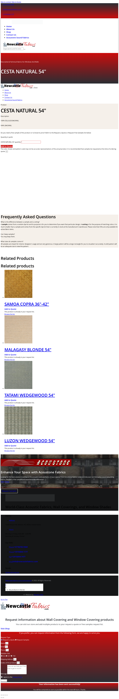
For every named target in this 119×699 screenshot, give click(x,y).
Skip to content (6, 2)
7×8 (14, 656)
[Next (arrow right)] (3, 697)
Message (4, 674)
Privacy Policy (17, 677)
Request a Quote (9, 640)
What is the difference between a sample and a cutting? (20, 222)
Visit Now (5, 482)
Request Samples (23, 640)
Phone (3, 650)
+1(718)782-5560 (8, 5)
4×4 (4, 656)
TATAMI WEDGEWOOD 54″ (29, 395)
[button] (59, 222)
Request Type (5, 637)
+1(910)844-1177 (8, 14)
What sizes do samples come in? (12, 241)
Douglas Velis (38, 595)
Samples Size (5, 653)
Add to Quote (7, 146)
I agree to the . (12, 677)
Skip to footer (16, 2)
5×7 (9, 656)
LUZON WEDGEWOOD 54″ (29, 440)
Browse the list (9, 314)
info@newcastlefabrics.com (12, 9)
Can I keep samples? (8, 234)
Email (3, 647)
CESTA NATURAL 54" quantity (11, 142)
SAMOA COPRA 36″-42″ (26, 304)
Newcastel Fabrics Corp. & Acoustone (18, 580)
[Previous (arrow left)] (1, 697)
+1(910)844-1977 (18, 556)
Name (3, 643)
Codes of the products (9, 663)
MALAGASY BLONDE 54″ (27, 349)
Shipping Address (7, 659)
